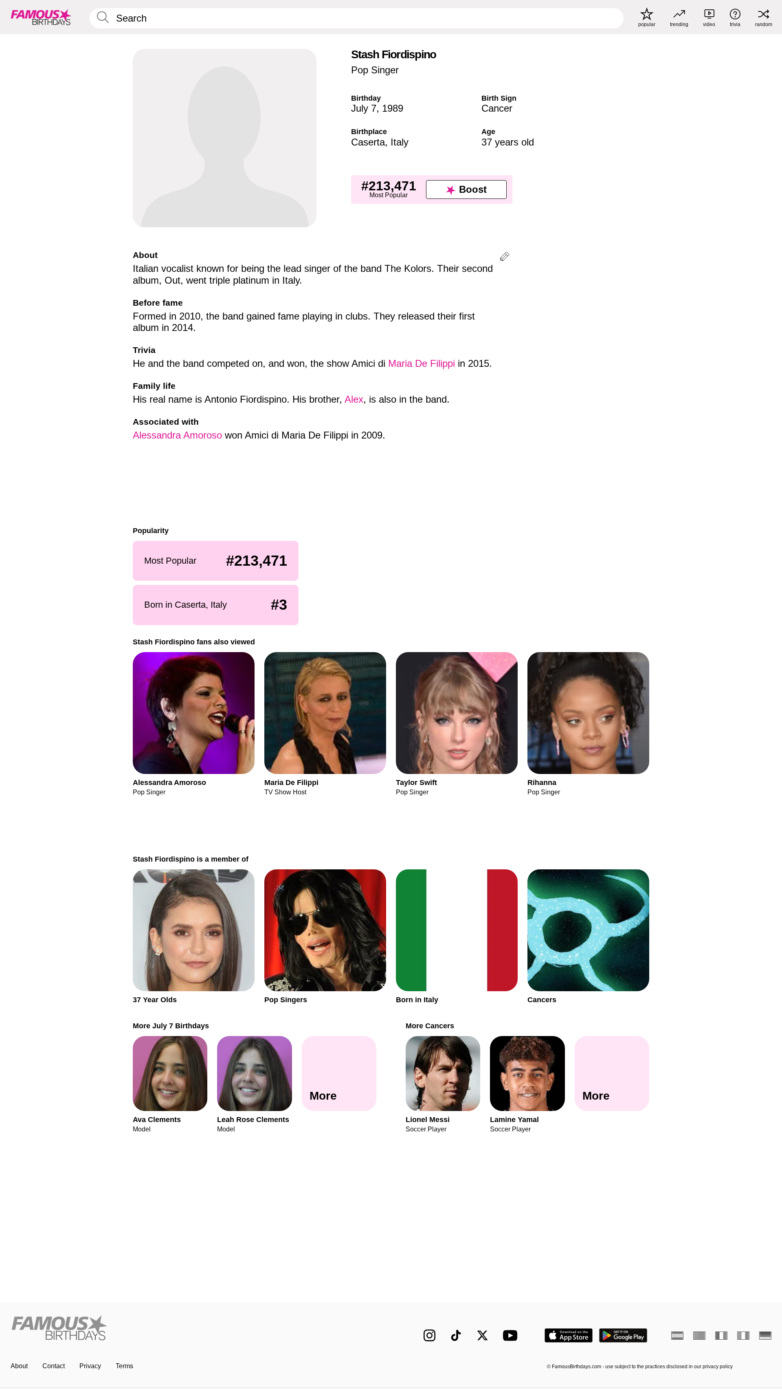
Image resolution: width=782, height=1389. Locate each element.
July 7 (363, 108)
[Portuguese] (699, 1336)
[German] (765, 1336)
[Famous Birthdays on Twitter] (482, 1335)
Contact (53, 1366)
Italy (400, 142)
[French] (721, 1336)
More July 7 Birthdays (171, 1025)
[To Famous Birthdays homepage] (41, 17)
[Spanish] (677, 1336)
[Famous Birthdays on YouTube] (512, 1335)
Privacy (90, 1366)
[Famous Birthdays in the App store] (569, 1335)
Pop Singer (375, 69)
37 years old (507, 142)
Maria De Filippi (421, 363)
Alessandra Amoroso (177, 435)
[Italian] (743, 1336)
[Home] (198, 1329)
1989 (392, 108)
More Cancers (430, 1025)
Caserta (368, 142)
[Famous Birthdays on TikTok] (456, 1335)
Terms (124, 1366)
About (19, 1366)
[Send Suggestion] (505, 257)
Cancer (496, 108)
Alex (354, 399)
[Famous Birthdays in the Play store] (623, 1335)
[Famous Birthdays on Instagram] (429, 1335)
